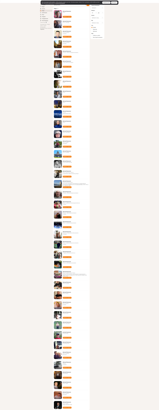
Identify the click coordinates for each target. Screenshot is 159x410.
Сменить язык (42, 22)
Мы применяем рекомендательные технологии (45, 28)
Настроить (114, 2)
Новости (41, 25)
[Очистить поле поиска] (86, 5)
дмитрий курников (67, 332)
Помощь (48, 24)
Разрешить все (106, 2)
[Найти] (87, 5)
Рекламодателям (43, 24)
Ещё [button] (44, 25)
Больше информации (60, 3)
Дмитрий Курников (67, 11)
